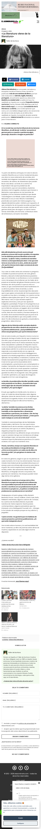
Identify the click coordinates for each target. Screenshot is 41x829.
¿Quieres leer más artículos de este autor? (18, 681)
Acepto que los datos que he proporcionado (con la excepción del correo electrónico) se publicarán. (20, 730)
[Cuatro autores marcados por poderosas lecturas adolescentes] (10, 594)
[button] (12, 21)
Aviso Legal (20, 780)
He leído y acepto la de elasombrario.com (19, 724)
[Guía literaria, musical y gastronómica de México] (28, 594)
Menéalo (22, 84)
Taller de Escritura (12, 41)
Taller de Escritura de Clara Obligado (16, 545)
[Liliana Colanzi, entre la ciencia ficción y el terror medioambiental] (10, 617)
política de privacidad (26, 723)
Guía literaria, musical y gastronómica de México (27, 602)
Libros (4, 29)
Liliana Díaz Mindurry (16, 640)
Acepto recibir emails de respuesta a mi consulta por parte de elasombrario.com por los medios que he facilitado (29, 798)
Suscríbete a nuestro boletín (25, 784)
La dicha (5, 640)
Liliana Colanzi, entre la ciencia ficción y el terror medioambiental (9, 624)
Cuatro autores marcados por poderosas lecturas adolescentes (8, 603)
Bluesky (32, 84)
